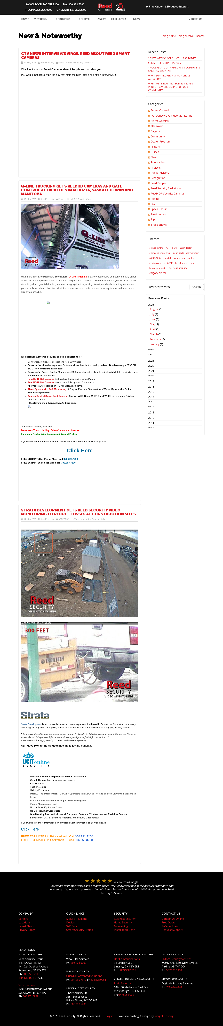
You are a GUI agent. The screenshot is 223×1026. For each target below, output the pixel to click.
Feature (155, 147)
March (154, 334)
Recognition (158, 178)
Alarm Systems (160, 121)
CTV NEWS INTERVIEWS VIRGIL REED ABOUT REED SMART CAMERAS (75, 55)
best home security (184, 263)
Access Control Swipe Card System (47, 396)
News (136, 19)
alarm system (192, 252)
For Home (84, 19)
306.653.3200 (84, 840)
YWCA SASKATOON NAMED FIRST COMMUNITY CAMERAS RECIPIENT (174, 69)
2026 (156, 324)
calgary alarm (157, 273)
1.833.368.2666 (127, 970)
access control (156, 247)
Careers (23, 919)
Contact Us (196, 19)
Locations (24, 922)
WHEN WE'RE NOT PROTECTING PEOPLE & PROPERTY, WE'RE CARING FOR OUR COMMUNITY (171, 87)
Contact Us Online (173, 919)
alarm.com (157, 126)
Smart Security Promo (79, 930)
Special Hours (159, 209)
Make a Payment (76, 919)
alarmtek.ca (179, 257)
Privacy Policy (26, 930)
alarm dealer (186, 247)
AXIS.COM (168, 263)
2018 (151, 386)
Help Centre (119, 19)
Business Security (124, 919)
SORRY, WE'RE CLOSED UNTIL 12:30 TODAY (172, 58)
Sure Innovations (29, 985)
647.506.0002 (126, 994)
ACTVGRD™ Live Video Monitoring (74, 519)
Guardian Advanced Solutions (84, 976)
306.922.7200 (84, 836)
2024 (151, 355)
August (154, 309)
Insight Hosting (164, 1016)
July (152, 314)
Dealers (101, 19)
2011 (151, 423)
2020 (151, 376)
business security (178, 268)
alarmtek (167, 257)
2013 (151, 412)
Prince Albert (159, 162)
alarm (174, 247)
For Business (63, 19)
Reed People (158, 183)
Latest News (26, 926)
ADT (168, 247)
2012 (151, 417)
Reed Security (47, 62)
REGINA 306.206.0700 (38, 9)
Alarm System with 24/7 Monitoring (47, 389)
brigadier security (157, 268)
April (153, 329)
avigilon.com (155, 263)
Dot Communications (127, 959)
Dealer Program (160, 141)
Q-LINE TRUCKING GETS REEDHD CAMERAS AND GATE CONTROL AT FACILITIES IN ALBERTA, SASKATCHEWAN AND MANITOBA (77, 190)
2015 (151, 402)
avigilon (190, 257)
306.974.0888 (31, 996)
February (155, 339)
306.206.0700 (78, 963)
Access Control (160, 110)
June (152, 319)
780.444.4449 (174, 987)
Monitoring (121, 926)
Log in (109, 1016)
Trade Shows (159, 224)
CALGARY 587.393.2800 (71, 9)
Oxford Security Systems (176, 959)
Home (25, 19)
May (152, 324)
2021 (151, 371)
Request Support (177, 6)
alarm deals (178, 252)
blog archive (186, 36)
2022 (151, 365)
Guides (155, 152)
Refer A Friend (170, 926)
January (154, 344)
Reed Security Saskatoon (166, 188)
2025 (151, 350)
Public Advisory (160, 172)
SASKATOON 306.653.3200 (42, 4)
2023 (151, 360)
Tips (153, 219)
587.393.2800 (174, 970)
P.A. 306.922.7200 (73, 4)
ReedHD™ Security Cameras (79, 62)
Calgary (155, 131)
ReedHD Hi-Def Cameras (41, 379)
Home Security (123, 922)
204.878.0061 (98, 979)
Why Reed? (41, 19)
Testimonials (98, 519)
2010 (151, 428)
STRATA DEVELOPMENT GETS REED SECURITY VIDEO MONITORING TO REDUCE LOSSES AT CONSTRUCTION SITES (78, 512)
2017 (151, 392)
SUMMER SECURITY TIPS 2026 (164, 62)
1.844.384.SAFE (27, 978)
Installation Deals (124, 930)
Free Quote (155, 6)
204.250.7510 (78, 979)
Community (158, 136)
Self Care (71, 926)
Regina (155, 199)
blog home (169, 36)
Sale (153, 204)
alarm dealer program (159, 252)
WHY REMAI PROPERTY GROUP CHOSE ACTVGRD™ (169, 77)
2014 (151, 407)
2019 (151, 381)
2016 (151, 397)
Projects (62, 199)
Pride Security (122, 983)
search (200, 36)
